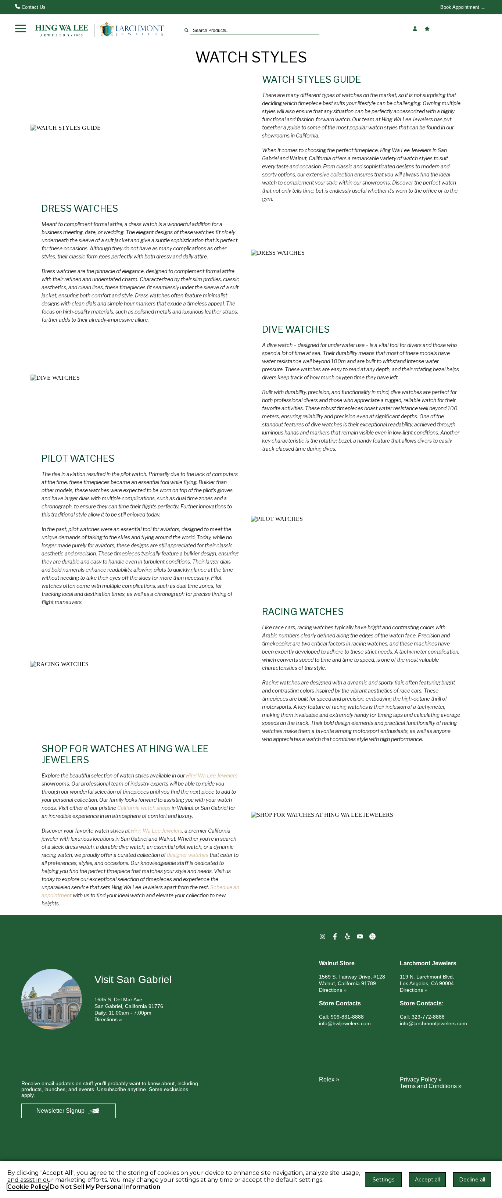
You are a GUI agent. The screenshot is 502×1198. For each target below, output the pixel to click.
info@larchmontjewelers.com (433, 1023)
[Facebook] (336, 936)
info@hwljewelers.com (345, 1023)
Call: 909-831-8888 (341, 1017)
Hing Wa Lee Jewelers (211, 775)
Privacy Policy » (421, 1079)
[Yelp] (348, 936)
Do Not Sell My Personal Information (105, 1186)
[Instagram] (323, 936)
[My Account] (416, 29)
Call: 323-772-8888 (422, 1017)
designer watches (187, 855)
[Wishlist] (428, 29)
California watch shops (144, 808)
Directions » (108, 1019)
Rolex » (329, 1079)
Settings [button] (383, 1179)
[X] (373, 936)
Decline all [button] (472, 1179)
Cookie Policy (28, 1186)
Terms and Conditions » (431, 1086)
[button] (20, 28)
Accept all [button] (427, 1179)
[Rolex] (459, 29)
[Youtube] (361, 936)
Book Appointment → (462, 7)
